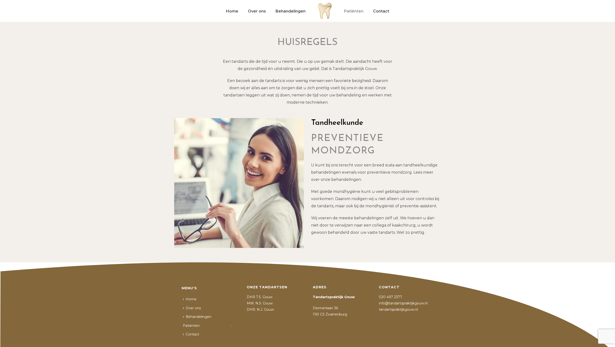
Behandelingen (291, 11)
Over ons (257, 11)
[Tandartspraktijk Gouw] (324, 11)
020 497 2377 (391, 297)
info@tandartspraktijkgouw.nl (403, 303)
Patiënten (353, 11)
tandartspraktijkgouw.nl (398, 309)
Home (232, 11)
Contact (381, 11)
